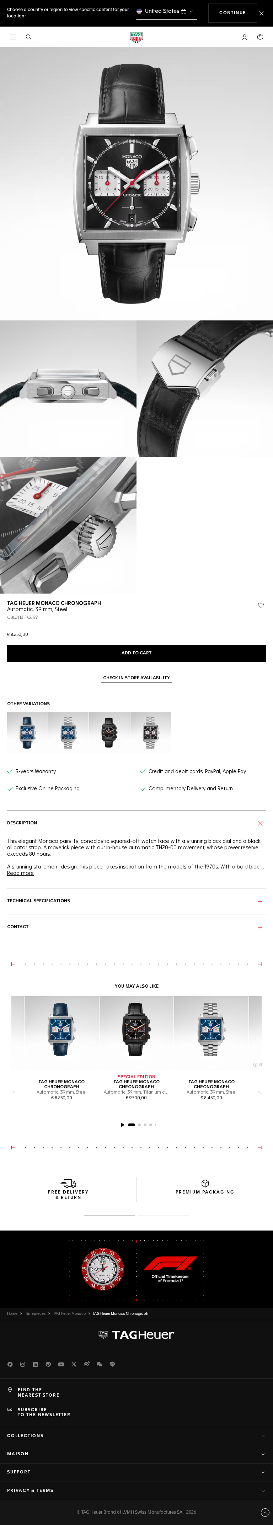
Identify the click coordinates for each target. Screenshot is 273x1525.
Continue (238, 13)
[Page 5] (155, 1125)
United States (162, 11)
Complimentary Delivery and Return (191, 788)
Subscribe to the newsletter (44, 1412)
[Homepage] (136, 37)
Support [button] (19, 1472)
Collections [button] (25, 1436)
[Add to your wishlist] (261, 605)
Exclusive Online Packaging (48, 788)
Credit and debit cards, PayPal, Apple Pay (197, 771)
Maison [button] (18, 1454)
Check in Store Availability (136, 678)
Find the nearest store (38, 1392)
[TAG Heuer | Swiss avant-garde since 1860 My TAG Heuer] (136, 1335)
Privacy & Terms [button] (30, 1491)
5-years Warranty (36, 771)
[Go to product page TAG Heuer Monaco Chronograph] (62, 1033)
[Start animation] (122, 1125)
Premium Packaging (205, 1192)
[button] (244, 37)
